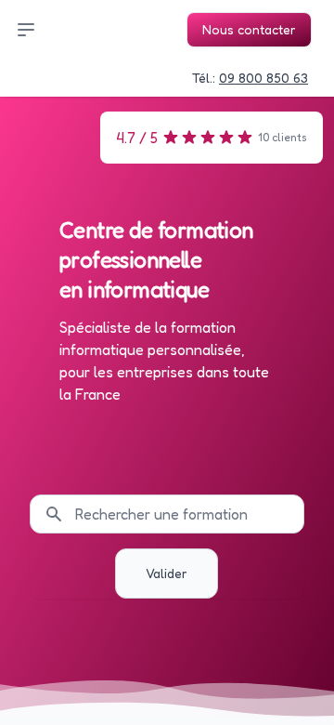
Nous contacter (249, 29)
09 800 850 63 (263, 78)
